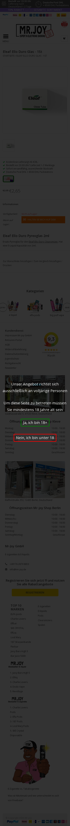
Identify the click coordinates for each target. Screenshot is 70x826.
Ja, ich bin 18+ (35, 422)
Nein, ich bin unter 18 (35, 437)
